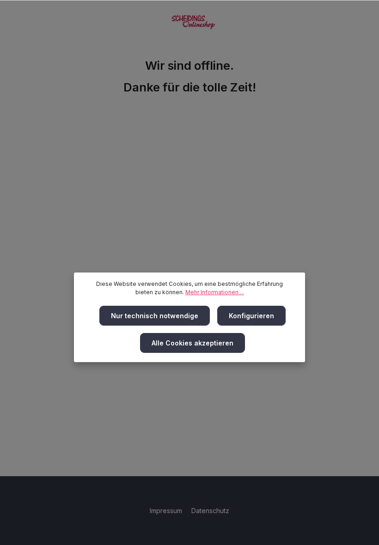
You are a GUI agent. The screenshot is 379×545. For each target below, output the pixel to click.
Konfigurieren (251, 316)
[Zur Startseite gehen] (193, 22)
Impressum (167, 511)
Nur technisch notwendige (154, 316)
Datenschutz (210, 511)
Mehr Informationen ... (214, 292)
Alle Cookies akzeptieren (192, 343)
